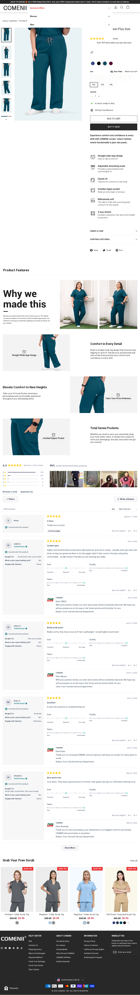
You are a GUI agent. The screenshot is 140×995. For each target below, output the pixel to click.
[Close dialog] (119, 458)
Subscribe (97, 511)
